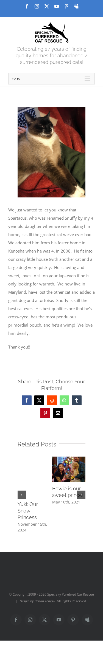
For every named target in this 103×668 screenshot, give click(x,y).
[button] (22, 495)
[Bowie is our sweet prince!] (69, 459)
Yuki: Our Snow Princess (28, 510)
